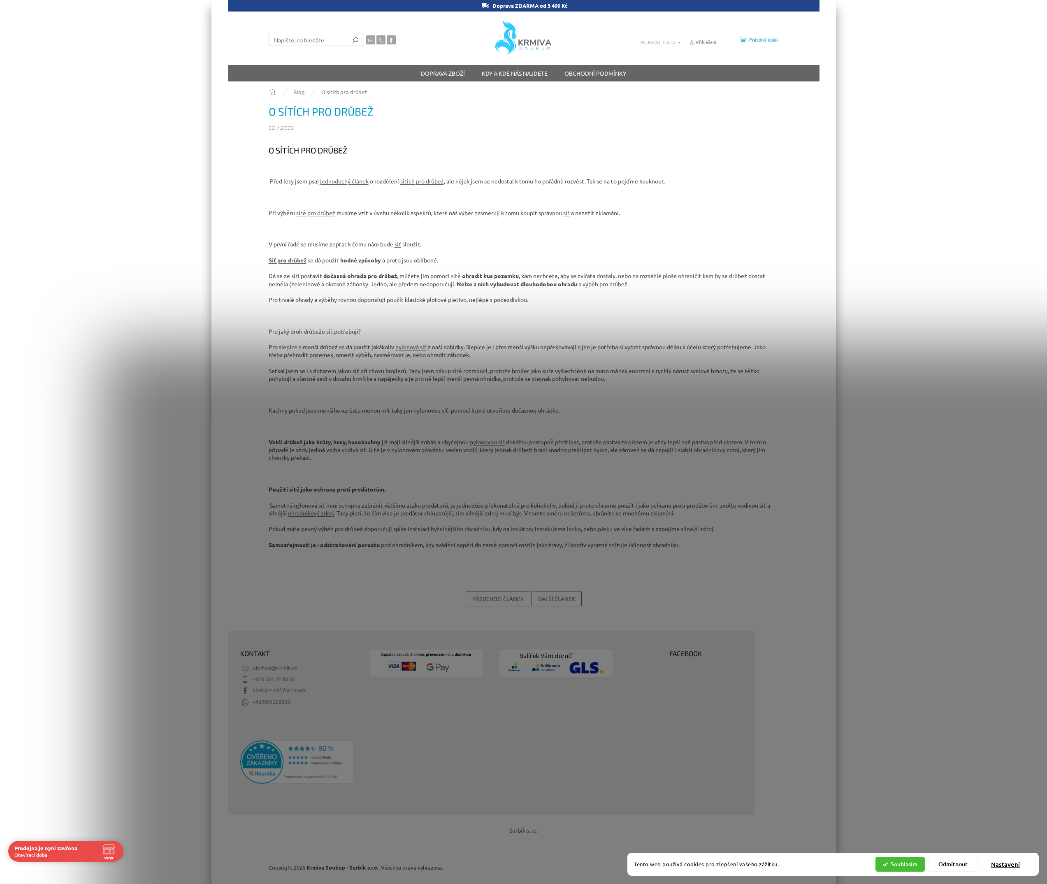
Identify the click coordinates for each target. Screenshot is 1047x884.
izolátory (522, 528)
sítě (456, 275)
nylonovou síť (487, 441)
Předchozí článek (498, 598)
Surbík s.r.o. (523, 830)
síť (566, 212)
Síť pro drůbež (287, 260)
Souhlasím (904, 864)
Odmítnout (953, 864)
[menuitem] (443, 73)
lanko (574, 528)
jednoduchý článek (344, 181)
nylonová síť (411, 346)
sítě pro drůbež (315, 212)
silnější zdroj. (698, 528)
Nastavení (1005, 864)
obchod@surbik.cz (275, 667)
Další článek (556, 598)
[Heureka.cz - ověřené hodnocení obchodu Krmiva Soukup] (296, 762)
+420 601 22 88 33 (274, 678)
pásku (605, 528)
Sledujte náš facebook (279, 690)
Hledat (355, 40)
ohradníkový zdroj (717, 449)
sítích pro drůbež (422, 181)
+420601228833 (271, 701)
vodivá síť (353, 449)
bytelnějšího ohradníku (460, 528)
